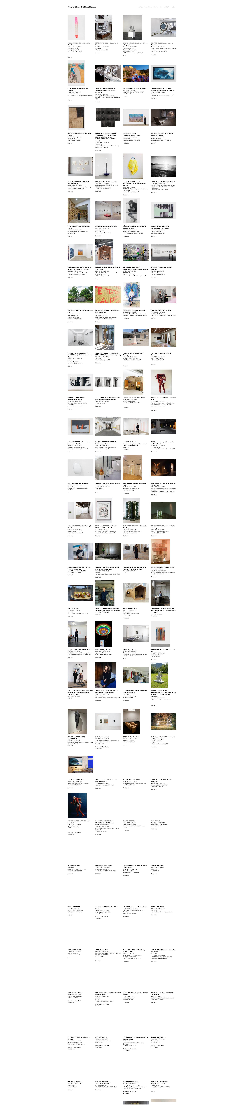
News (160, 7)
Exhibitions (147, 7)
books (155, 7)
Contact (166, 7)
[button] (173, 7)
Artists (141, 7)
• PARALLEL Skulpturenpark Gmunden (161, 699)
